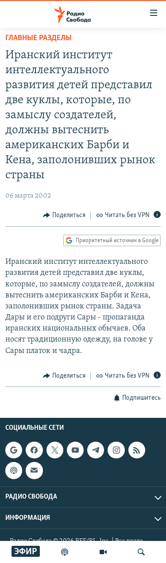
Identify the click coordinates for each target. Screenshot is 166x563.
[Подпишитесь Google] (13, 450)
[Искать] (141, 552)
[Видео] (103, 552)
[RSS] (136, 450)
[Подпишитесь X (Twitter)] (54, 450)
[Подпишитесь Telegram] (95, 450)
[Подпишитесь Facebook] (34, 450)
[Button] (64, 215)
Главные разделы (38, 38)
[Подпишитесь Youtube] (75, 450)
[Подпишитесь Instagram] (116, 450)
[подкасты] (64, 552)
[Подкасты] (13, 470)
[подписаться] (34, 470)
